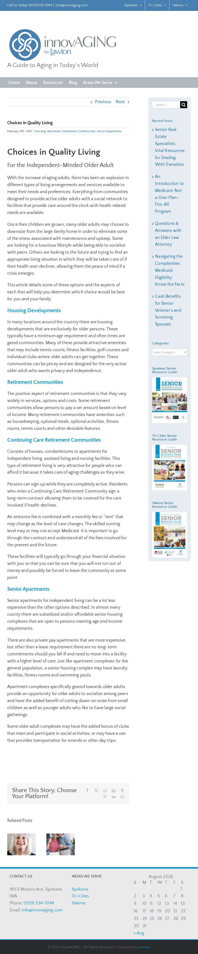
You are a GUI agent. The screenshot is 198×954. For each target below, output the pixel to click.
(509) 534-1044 (39, 903)
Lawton (144, 947)
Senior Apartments (109, 131)
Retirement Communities (79, 131)
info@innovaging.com (72, 5)
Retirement (54, 131)
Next (120, 101)
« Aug (139, 933)
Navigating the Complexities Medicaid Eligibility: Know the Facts (169, 270)
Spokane (80, 889)
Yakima (78, 903)
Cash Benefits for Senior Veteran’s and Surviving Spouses (168, 310)
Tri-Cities (80, 896)
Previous (103, 101)
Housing (40, 131)
